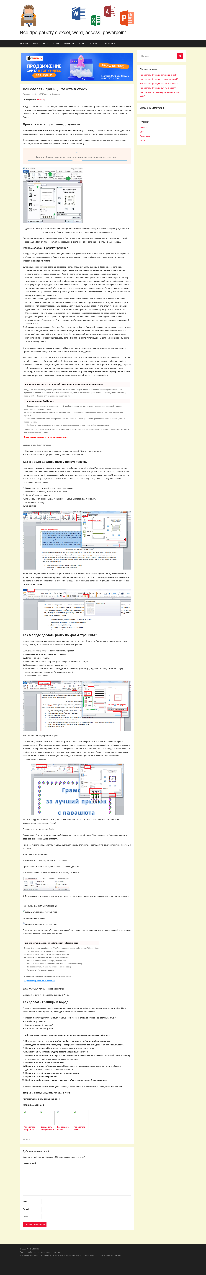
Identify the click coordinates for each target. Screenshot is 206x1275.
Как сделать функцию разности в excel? (159, 84)
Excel (45, 43)
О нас (82, 43)
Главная (24, 43)
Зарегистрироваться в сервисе (39, 981)
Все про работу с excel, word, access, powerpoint (73, 32)
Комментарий (29, 1163)
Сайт (25, 1217)
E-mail (26, 1209)
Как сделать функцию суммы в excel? (157, 88)
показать (40, 100)
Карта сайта (109, 43)
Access (56, 43)
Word (35, 43)
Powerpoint (69, 43)
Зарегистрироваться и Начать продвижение (45, 437)
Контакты (94, 43)
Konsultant (56, 94)
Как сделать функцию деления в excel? (158, 75)
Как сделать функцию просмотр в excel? (159, 79)
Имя (25, 1202)
